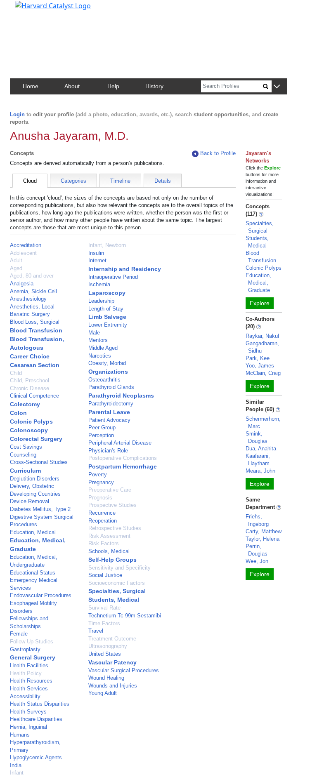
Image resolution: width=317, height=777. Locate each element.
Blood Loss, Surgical (34, 322)
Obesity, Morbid (107, 363)
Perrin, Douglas (256, 550)
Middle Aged (103, 348)
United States (104, 654)
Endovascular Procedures (40, 595)
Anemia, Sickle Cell (33, 291)
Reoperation (102, 521)
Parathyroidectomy (110, 403)
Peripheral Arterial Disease (119, 443)
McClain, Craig (263, 373)
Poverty (97, 474)
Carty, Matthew (264, 531)
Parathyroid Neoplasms (121, 395)
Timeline (120, 181)
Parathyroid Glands (111, 387)
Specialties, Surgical (117, 591)
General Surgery (32, 657)
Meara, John (260, 471)
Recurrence (102, 513)
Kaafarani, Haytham (258, 459)
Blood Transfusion (36, 330)
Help (113, 86)
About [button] (72, 86)
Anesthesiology (28, 299)
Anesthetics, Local (32, 307)
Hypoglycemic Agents (36, 757)
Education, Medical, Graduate (258, 282)
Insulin (96, 253)
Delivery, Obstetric (32, 486)
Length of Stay (105, 309)
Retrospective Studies (114, 528)
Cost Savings (26, 447)
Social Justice (105, 575)
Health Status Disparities (39, 704)
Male (94, 333)
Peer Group (102, 427)
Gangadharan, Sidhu (262, 347)
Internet (97, 260)
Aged (16, 268)
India (15, 765)
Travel (95, 631)
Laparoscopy (106, 293)
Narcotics (99, 356)
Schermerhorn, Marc (263, 422)
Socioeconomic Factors (116, 583)
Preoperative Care (109, 490)
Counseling (23, 455)
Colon (18, 413)
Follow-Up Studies (31, 641)
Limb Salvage (107, 316)
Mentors (98, 340)
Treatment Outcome (112, 639)
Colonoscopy (29, 430)
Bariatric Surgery (30, 314)
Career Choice (30, 356)
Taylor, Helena (262, 539)
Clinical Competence (34, 396)
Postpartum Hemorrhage (122, 466)
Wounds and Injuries (112, 686)
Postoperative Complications (122, 458)
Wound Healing (106, 678)
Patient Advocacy (109, 420)
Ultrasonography (107, 646)
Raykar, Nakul (262, 336)
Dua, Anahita (261, 448)
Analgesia (21, 283)
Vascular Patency (112, 662)
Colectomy (25, 404)
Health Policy (26, 673)
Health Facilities (29, 665)
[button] (277, 87)
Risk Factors (103, 543)
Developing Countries (35, 494)
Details (162, 181)
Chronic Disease (29, 388)
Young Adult (102, 693)
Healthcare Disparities (36, 719)
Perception (101, 435)
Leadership (101, 301)
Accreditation (25, 245)
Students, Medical (113, 599)
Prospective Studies (112, 505)
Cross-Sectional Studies (39, 462)
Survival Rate (104, 608)
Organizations (108, 371)
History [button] (154, 86)
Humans (20, 735)
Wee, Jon (257, 561)
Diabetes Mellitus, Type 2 (40, 509)
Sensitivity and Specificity (119, 568)
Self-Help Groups (112, 559)
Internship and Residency (124, 269)
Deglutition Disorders (34, 479)
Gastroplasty (25, 649)
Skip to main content (34, 10)
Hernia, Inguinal (28, 727)
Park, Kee (258, 358)
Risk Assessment (109, 536)
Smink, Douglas (256, 437)
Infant (17, 773)
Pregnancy (101, 482)
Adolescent (23, 253)
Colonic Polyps (31, 421)
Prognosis (100, 497)
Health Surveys (28, 712)
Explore (260, 303)
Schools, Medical (109, 551)
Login (17, 114)
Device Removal (29, 501)
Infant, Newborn (107, 245)
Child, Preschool (29, 380)
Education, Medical (33, 532)
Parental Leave (109, 412)
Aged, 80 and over (32, 276)
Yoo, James (260, 366)
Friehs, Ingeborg (257, 520)
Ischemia (99, 284)
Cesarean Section (34, 365)
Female (19, 634)
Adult (16, 260)
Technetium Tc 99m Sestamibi (124, 615)
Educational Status (32, 573)
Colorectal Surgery (36, 439)
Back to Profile (218, 153)
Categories (73, 181)
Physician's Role (108, 450)
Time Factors (104, 623)
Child (16, 373)
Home (30, 86)
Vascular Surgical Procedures (123, 670)
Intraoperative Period (113, 277)
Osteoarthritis (104, 380)
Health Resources (31, 681)
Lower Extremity (107, 325)
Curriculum (25, 470)
